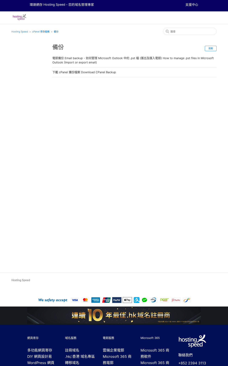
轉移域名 (72, 362)
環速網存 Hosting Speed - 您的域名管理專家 (62, 4)
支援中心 (191, 4)
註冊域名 (72, 350)
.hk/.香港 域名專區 (80, 356)
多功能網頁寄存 (39, 350)
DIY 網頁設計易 (39, 356)
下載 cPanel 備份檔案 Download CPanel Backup (84, 72)
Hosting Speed (19, 31)
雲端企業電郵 (113, 350)
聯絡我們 (185, 355)
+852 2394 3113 (192, 363)
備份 (56, 31)
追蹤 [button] (211, 48)
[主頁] (19, 19)
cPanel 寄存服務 (41, 31)
